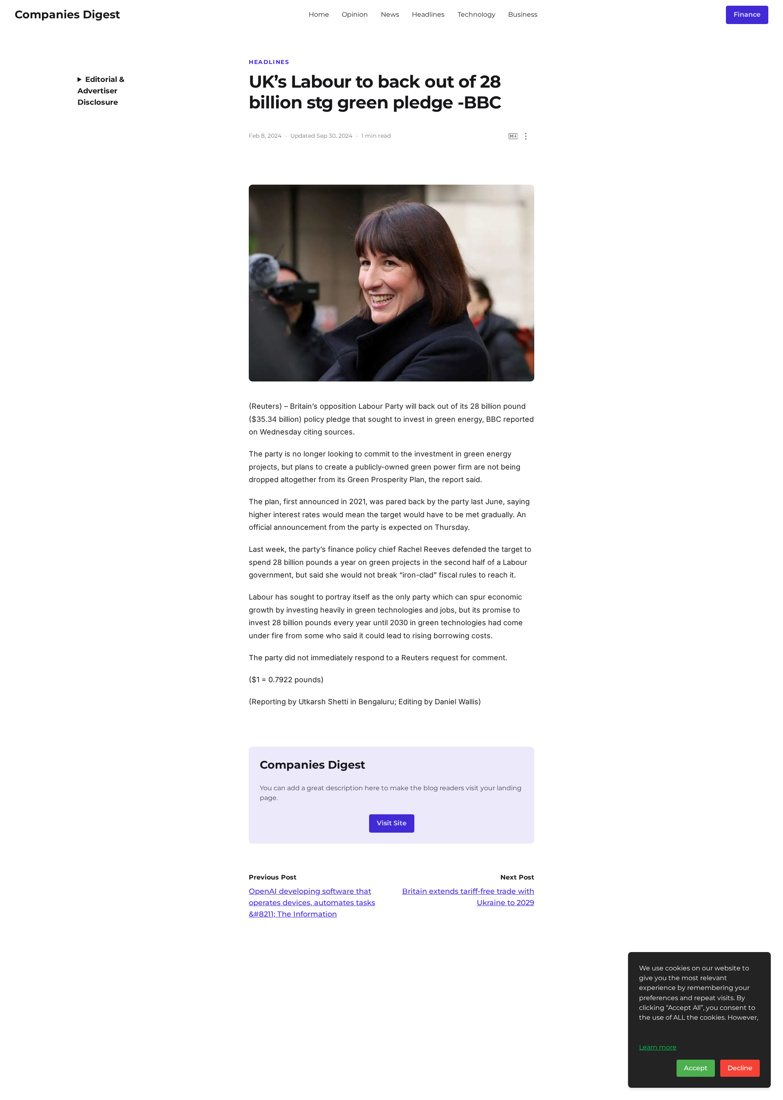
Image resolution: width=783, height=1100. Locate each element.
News (390, 14)
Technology (476, 14)
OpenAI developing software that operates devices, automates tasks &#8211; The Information (312, 903)
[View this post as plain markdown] (513, 136)
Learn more (658, 1047)
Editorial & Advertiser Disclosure (100, 91)
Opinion (355, 14)
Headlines (428, 14)
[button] (526, 136)
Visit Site (392, 823)
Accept (696, 1068)
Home (319, 14)
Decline (740, 1068)
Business (522, 14)
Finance (747, 14)
